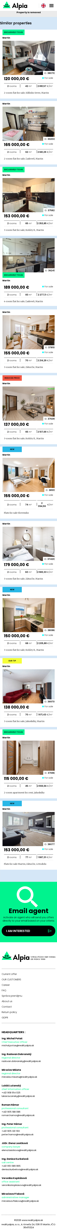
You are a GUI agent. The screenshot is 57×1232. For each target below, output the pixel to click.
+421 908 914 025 (11, 1092)
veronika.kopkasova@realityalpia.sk (21, 1185)
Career (6, 985)
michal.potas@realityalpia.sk (18, 1045)
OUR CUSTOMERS (11, 979)
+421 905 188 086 (11, 1111)
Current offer (9, 974)
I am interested (18, 931)
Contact (7, 1006)
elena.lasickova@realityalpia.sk (19, 1150)
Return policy (9, 1012)
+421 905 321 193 (11, 1131)
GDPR (5, 1017)
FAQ (4, 990)
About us (7, 1001)
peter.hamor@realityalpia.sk (17, 1134)
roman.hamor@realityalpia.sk (18, 1115)
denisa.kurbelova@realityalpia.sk (20, 1169)
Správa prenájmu (12, 995)
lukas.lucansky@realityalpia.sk (18, 1096)
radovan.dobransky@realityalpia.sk (21, 1061)
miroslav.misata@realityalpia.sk (19, 1076)
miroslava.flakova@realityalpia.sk (20, 1201)
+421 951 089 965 (11, 1165)
